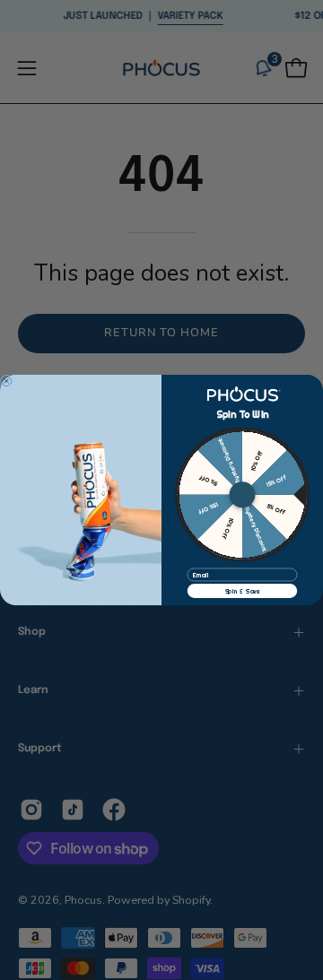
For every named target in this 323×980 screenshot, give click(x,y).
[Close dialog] (6, 381)
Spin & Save (242, 590)
